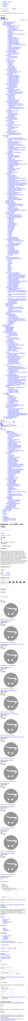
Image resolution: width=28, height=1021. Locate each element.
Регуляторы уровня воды (13, 252)
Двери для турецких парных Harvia (16, 405)
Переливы (10, 230)
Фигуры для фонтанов (13, 350)
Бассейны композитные (11, 203)
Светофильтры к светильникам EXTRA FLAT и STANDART (17, 300)
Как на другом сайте (7, 889)
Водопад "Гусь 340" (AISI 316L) (8, 806)
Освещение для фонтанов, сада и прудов (15, 356)
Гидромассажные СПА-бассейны (13, 239)
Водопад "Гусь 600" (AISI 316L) (8, 853)
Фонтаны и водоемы (7, 921)
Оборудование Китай (13, 181)
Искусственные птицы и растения (16, 344)
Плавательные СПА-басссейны (15, 311)
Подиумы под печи (12, 130)
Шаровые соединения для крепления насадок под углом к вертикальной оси (17, 383)
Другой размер (5, 886)
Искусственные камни (13, 343)
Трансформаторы (12, 302)
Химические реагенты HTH (14, 192)
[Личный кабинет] (1, 423)
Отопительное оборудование (12, 110)
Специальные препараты (13, 317)
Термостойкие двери (13, 401)
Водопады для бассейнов (13, 156)
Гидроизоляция (9, 340)
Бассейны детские (10, 200)
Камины (10, 111)
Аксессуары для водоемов (11, 333)
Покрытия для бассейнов (13, 283)
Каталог (2, 916)
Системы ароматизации (13, 400)
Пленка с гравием (12, 349)
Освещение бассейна (13, 165)
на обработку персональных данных (16, 904)
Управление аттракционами (14, 152)
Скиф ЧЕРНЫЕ (9, 330)
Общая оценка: (4, 582)
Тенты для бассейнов (13, 284)
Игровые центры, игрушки (14, 198)
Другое (4, 896)
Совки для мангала (12, 68)
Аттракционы (11, 174)
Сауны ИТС (11, 123)
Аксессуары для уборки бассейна (15, 194)
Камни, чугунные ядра (11, 94)
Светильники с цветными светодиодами (17, 298)
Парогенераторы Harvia (13, 409)
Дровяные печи (9, 74)
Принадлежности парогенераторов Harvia (17, 413)
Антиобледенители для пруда (14, 366)
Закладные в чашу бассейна (12, 245)
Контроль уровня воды (13, 142)
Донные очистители (12, 176)
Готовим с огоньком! (10, 61)
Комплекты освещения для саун (15, 103)
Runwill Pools (9, 153)
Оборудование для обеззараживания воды (17, 184)
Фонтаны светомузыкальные (14, 381)
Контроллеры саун (12, 398)
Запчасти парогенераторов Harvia (15, 408)
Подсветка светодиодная (13, 362)
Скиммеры (10, 167)
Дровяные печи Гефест (13, 78)
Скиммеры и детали (12, 253)
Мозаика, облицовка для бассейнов (13, 258)
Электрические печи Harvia (14, 133)
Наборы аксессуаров (12, 39)
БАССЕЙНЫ (6, 135)
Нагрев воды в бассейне (13, 278)
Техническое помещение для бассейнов (17, 210)
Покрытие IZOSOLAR (13, 208)
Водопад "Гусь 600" (5, 829)
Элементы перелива (12, 172)
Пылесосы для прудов (13, 369)
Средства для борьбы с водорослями (16, 318)
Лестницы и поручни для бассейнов (16, 277)
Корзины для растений (13, 347)
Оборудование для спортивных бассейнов (17, 163)
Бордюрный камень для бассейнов (13, 217)
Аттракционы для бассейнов (14, 273)
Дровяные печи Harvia (13, 75)
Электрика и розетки (13, 335)
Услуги (4, 2)
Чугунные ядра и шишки (13, 100)
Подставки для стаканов (13, 42)
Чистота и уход (11, 323)
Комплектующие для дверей (14, 71)
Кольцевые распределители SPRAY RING (17, 376)
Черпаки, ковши (11, 50)
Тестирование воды (12, 321)
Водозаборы (11, 154)
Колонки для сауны (12, 37)
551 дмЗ (8, 573)
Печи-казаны (11, 67)
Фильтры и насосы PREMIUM (15, 189)
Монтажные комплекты (13, 250)
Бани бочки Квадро (12, 56)
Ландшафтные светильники (14, 357)
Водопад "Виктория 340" (6, 620)
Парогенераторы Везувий (14, 412)
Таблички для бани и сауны (14, 46)
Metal (9, 265)
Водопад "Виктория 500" (6, 667)
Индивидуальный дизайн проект (9, 888)
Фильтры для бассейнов (13, 285)
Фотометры (8, 312)
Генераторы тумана (12, 334)
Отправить (3, 589)
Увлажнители (11, 402)
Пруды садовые (6, 325)
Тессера (10, 234)
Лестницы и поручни (13, 161)
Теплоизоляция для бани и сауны (13, 124)
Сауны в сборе (9, 120)
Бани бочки (8, 55)
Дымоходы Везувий (12, 84)
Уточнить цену (4, 543)
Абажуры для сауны (12, 102)
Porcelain (10, 269)
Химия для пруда (9, 418)
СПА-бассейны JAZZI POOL (14, 243)
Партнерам (5, 936)
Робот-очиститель (10, 304)
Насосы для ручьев (12, 354)
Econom (10, 262)
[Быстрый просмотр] (1, 600)
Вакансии (5, 939)
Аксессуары (11, 395)
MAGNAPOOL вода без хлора (10, 22)
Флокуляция (11, 322)
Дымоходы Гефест (12, 85)
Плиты (9, 129)
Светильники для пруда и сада (15, 363)
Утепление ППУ (12, 211)
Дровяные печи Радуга (13, 80)
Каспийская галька (12, 223)
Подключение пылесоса (13, 251)
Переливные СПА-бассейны (14, 310)
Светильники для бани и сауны (15, 107)
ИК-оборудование (10, 88)
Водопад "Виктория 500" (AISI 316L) (9, 690)
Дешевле (4, 884)
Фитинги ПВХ (11, 191)
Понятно (2, 1011)
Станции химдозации (13, 148)
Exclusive (10, 263)
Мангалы (10, 64)
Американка (11, 220)
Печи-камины (11, 115)
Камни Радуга (11, 97)
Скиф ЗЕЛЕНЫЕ (9, 329)
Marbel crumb (11, 218)
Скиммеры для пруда (13, 370)
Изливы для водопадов (13, 337)
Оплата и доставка (7, 1)
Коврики (10, 36)
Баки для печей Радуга (13, 54)
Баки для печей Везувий (13, 52)
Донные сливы (11, 159)
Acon (7, 136)
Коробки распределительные (14, 288)
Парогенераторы (12, 399)
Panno (9, 266)
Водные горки (11, 206)
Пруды (7, 364)
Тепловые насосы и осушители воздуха (17, 188)
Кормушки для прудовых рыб (14, 348)
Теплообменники (12, 169)
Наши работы (6, 4)
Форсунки (10, 171)
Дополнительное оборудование (15, 160)
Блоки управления (12, 175)
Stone (9, 271)
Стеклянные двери (12, 72)
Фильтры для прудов (13, 374)
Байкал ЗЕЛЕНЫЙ (10, 327)
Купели (7, 256)
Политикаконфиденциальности (5, 954)
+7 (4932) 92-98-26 (5, 11)
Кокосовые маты (12, 346)
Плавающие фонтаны (13, 389)
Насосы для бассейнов (13, 279)
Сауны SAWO (11, 122)
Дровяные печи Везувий (13, 77)
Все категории (9, 431)
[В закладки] (2, 537)
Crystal (9, 260)
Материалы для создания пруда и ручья (17, 368)
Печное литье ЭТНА (13, 119)
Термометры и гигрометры (14, 48)
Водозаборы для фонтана (13, 155)
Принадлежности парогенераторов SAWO (17, 414)
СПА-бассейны (9, 305)
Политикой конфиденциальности (8, 1019)
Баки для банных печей (11, 51)
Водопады (8, 336)
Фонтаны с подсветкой (13, 392)
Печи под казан (11, 65)
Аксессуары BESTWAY (8, 23)
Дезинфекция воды (12, 315)
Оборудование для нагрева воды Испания (17, 182)
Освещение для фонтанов (14, 359)
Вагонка (7, 58)
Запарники (10, 35)
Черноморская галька (13, 237)
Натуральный (11, 227)
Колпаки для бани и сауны (14, 38)
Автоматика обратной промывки (15, 137)
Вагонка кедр (11, 59)
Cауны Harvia (11, 121)
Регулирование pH (12, 316)
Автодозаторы (11, 26)
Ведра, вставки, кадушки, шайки (15, 30)
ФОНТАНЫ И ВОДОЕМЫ (9, 331)
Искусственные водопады (14, 338)
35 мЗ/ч (8, 574)
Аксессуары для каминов (14, 28)
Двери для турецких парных (12, 404)
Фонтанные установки (13, 391)
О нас (4, 5)
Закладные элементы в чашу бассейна (16, 275)
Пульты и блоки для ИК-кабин (15, 93)
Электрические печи (10, 132)
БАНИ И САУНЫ (7, 24)
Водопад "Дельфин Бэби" (6, 876)
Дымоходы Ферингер (13, 87)
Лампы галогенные (12, 289)
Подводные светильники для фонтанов (17, 379)
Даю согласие (13, 904)
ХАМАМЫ (5, 393)
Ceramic (10, 259)
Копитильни (11, 63)
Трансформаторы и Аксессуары (13, 385)
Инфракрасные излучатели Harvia (15, 91)
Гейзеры (10, 158)
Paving (9, 268)
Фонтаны (8, 386)
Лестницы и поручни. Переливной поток (17, 180)
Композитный (11, 225)
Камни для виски (12, 98)
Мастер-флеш (11, 128)
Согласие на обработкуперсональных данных (6, 957)
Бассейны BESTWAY (8, 324)
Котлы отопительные (13, 113)
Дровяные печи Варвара (13, 76)
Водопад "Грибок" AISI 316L (7, 760)
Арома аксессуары (12, 29)
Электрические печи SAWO (14, 134)
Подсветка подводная (13, 361)
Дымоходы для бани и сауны (12, 83)
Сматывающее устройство (14, 168)
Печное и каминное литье (11, 117)
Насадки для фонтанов (13, 377)
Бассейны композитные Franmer (15, 204)
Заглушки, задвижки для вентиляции (16, 33)
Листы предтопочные (13, 127)
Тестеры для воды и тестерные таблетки (17, 320)
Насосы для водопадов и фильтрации (16, 353)
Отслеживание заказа (5, 426)
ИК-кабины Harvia (12, 90)
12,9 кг (8, 572)
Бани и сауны (6, 919)
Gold (9, 264)
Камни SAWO (11, 96)
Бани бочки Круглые (13, 57)
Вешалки (10, 31)
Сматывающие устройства (14, 187)
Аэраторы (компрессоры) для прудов (16, 367)
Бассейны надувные (10, 212)
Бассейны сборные (10, 213)
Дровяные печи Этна (13, 82)
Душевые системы (12, 396)
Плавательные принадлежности (15, 199)
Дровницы (10, 32)
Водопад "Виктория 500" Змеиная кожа (9, 713)
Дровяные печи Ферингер (14, 81)
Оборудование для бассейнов (12, 272)
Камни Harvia (11, 95)
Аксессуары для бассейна (11, 193)
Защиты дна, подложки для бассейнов (16, 276)
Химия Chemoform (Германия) (10, 417)
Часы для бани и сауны (13, 49)
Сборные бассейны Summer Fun (15, 216)
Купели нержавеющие (13, 257)
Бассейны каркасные (10, 201)
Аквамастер (8, 173)
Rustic (9, 270)
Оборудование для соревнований (15, 185)
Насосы (7, 351)
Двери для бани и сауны (11, 69)
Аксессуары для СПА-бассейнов (15, 307)
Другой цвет (5, 885)
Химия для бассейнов (10, 314)
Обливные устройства (13, 41)
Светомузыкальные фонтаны (12, 375)
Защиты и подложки (12, 197)
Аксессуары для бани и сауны (12, 25)
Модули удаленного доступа (14, 143)
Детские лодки (11, 195)
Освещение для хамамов (11, 406)
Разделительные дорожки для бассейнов (17, 147)
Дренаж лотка (11, 249)
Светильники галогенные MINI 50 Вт (16, 290)
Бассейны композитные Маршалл (15, 205)
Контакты (5, 6)
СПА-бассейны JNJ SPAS (14, 244)
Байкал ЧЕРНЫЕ (9, 328)
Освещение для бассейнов (14, 282)
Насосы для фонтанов (13, 355)
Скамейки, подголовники (14, 43)
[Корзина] (1, 18)
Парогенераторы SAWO (13, 411)
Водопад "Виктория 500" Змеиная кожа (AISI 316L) (12, 736)
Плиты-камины (11, 116)
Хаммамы (5, 922)
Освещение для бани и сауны (12, 101)
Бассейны (5, 920)
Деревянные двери (12, 70)
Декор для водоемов (10, 342)
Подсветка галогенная (13, 360)
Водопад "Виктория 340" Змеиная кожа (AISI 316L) (12, 644)
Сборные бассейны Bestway (14, 214)
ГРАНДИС (8, 394)
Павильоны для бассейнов (11, 303)
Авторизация (6, 937)
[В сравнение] (4, 537)
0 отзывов (3, 533)
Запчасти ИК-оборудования (14, 89)
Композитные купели (13, 207)
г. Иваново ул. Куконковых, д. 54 (8, 941)
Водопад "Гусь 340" (5, 783)
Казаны (10, 62)
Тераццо (10, 232)
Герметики (10, 126)
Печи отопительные (12, 114)
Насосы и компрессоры (13, 162)
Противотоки (11, 166)
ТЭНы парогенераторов (13, 415)
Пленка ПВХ (11, 186)
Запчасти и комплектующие (14, 141)
